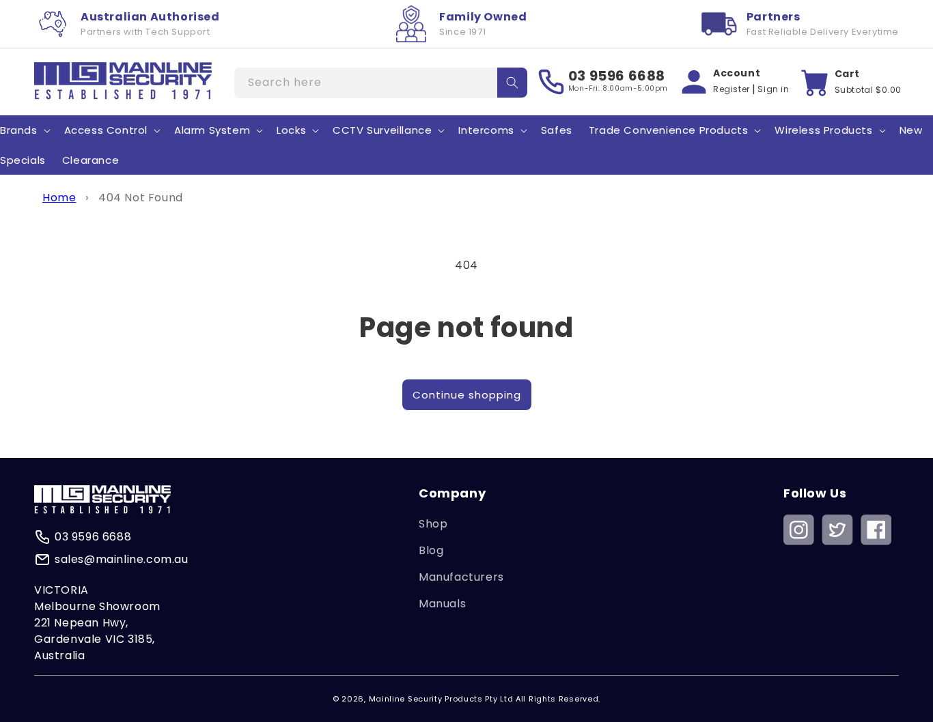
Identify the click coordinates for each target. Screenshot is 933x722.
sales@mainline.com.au (122, 559)
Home (59, 197)
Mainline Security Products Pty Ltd (441, 698)
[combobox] (380, 83)
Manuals (442, 603)
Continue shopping (467, 395)
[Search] (512, 83)
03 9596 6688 (616, 75)
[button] (111, 130)
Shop (433, 524)
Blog (431, 550)
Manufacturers (461, 577)
